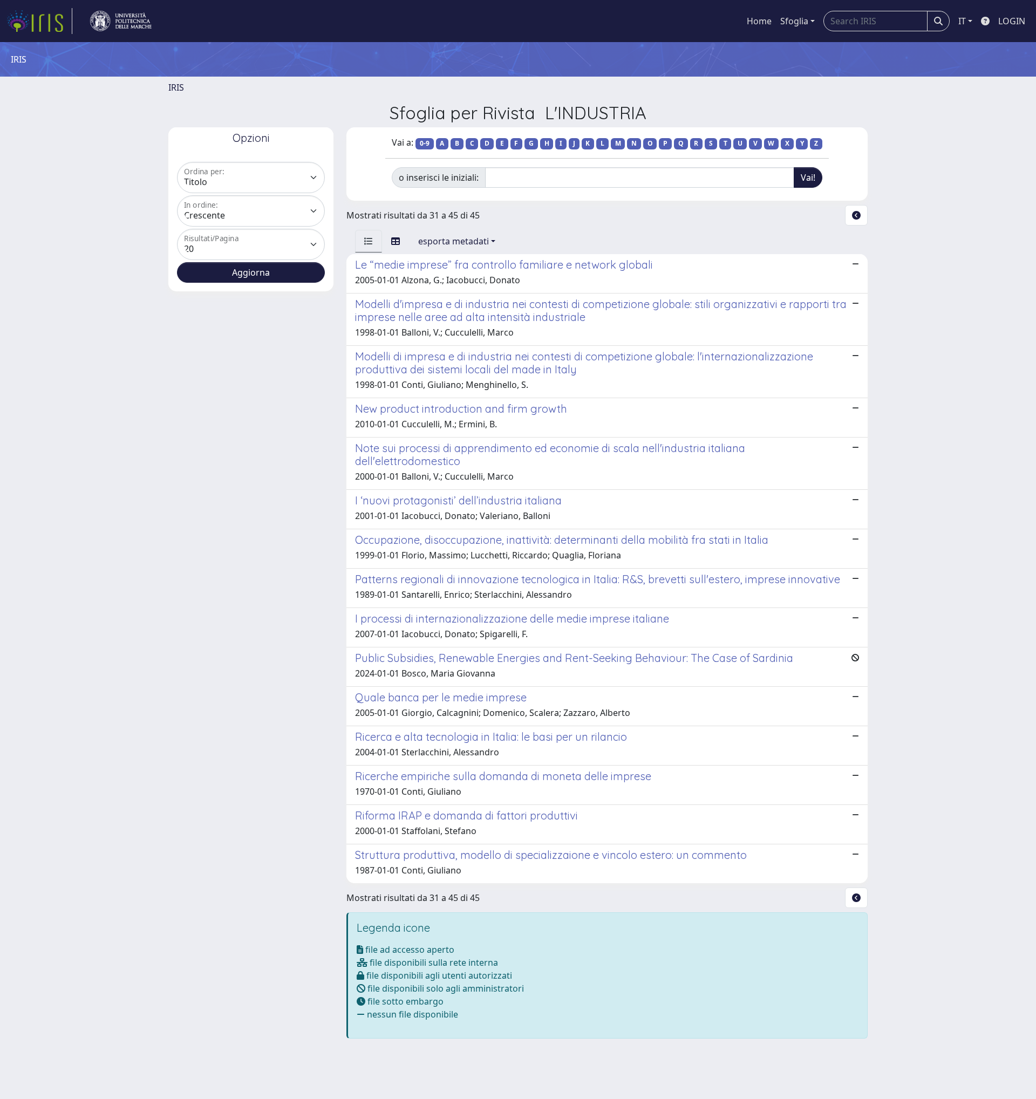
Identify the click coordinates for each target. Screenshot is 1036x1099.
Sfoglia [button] (794, 21)
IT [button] (962, 21)
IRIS (176, 87)
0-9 (425, 143)
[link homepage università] (121, 21)
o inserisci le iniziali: (439, 177)
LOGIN (1011, 21)
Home (759, 21)
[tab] (368, 241)
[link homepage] (39, 21)
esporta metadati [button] (453, 241)
